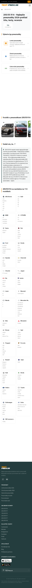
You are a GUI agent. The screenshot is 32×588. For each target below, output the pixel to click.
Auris (19, 397)
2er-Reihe (4, 221)
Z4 (3, 217)
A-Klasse (20, 314)
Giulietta (4, 200)
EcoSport (4, 245)
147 (3, 204)
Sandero (4, 230)
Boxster (19, 347)
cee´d (3, 282)
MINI (3, 325)
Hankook (3, 539)
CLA (19, 312)
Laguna (4, 367)
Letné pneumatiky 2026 (7, 488)
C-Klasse (20, 310)
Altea (3, 379)
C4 (18, 219)
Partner (4, 351)
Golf (3, 412)
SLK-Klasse (20, 304)
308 (3, 345)
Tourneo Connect (6, 249)
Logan (3, 232)
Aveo (19, 262)
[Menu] (30, 5)
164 (3, 199)
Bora (3, 414)
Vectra (19, 334)
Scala (19, 377)
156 (3, 206)
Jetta (3, 408)
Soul (3, 284)
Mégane (4, 362)
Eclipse (19, 323)
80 (18, 204)
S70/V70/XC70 (21, 406)
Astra (19, 338)
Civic (19, 247)
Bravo (19, 236)
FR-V (19, 245)
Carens (4, 280)
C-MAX (4, 251)
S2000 (19, 251)
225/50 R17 (4, 515)
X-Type (19, 273)
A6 (18, 202)
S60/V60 (20, 410)
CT (3, 295)
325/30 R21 (23, 153)
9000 (19, 362)
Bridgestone (4, 531)
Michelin (3, 529)
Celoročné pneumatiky (7, 493)
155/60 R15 (6, 155)
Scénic (4, 366)
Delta (19, 282)
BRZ (3, 391)
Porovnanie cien (5, 500)
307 (3, 354)
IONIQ (3, 264)
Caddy (3, 421)
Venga (4, 286)
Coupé (3, 266)
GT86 (19, 391)
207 (3, 347)
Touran (4, 410)
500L (19, 230)
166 (3, 202)
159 (3, 208)
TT (18, 206)
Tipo (19, 232)
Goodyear (4, 534)
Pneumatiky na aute (6, 495)
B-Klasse (20, 308)
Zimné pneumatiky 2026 (8, 490)
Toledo (4, 377)
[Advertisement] (16, 94)
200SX (4, 332)
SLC (18, 316)
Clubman (4, 323)
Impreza (4, 393)
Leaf (3, 334)
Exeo (3, 380)
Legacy (4, 390)
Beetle (4, 406)
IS (2, 293)
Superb (19, 379)
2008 (3, 353)
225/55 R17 (4, 518)
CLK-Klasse (20, 306)
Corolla (19, 393)
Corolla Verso (21, 395)
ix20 (3, 260)
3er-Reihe (4, 219)
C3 (18, 217)
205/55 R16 (7, 9)
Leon (3, 382)
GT (3, 210)
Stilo (19, 238)
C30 (19, 408)
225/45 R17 (4, 511)
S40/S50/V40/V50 (22, 404)
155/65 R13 (13, 155)
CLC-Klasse (20, 302)
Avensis (20, 390)
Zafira (19, 332)
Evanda (19, 260)
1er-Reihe (4, 223)
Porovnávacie (5, 498)
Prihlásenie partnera (6, 552)
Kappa (19, 284)
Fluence (4, 364)
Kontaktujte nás (5, 546)
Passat (4, 404)
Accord (19, 249)
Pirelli (2, 536)
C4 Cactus (20, 221)
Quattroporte (21, 293)
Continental (4, 527)
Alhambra (4, 375)
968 (18, 345)
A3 (18, 199)
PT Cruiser (4, 273)
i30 (3, 262)
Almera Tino (5, 336)
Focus (3, 253)
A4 (18, 200)
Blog (2, 549)
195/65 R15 (4, 513)
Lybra (19, 280)
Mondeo (4, 247)
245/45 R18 (4, 520)
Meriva (19, 336)
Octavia (19, 375)
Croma (19, 234)
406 (3, 349)
